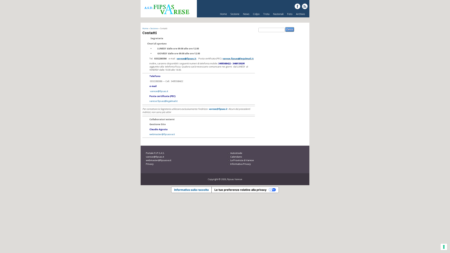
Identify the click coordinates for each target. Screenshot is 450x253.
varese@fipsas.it (186, 58)
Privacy (150, 164)
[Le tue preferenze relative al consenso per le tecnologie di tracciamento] (444, 247)
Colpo (256, 14)
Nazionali (278, 14)
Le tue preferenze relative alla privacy (240, 190)
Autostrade (236, 153)
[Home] (166, 15)
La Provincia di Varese (242, 160)
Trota (266, 14)
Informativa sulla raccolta (191, 190)
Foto (289, 14)
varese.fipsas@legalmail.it (238, 58)
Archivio (300, 14)
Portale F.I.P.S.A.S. (155, 153)
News (246, 14)
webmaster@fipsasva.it (162, 134)
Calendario (236, 156)
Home (223, 14)
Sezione (234, 14)
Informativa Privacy (240, 164)
